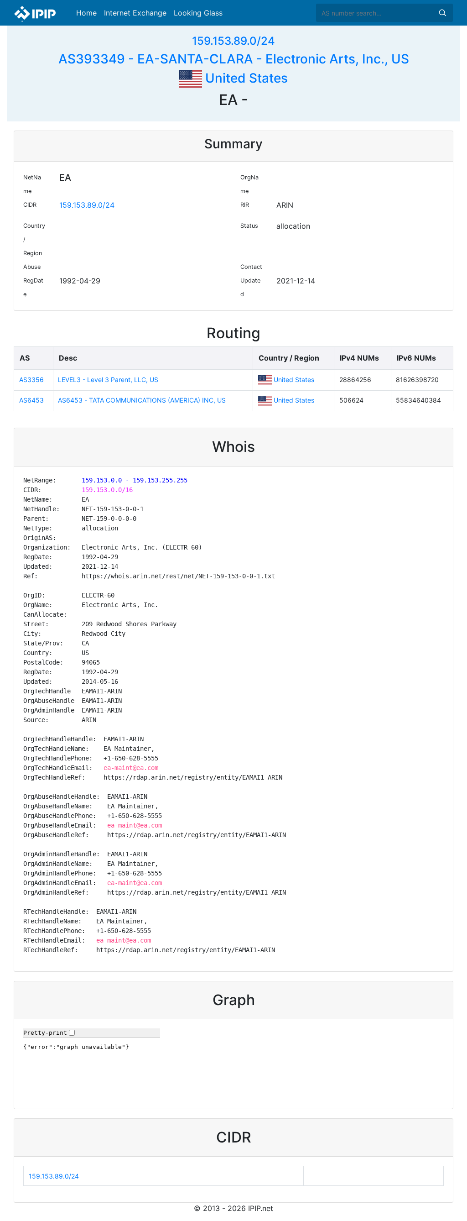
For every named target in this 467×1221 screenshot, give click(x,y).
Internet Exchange (135, 12)
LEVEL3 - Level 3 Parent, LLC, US (108, 379)
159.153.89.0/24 (233, 40)
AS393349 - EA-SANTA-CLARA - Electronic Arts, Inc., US (233, 59)
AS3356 (31, 379)
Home (86, 12)
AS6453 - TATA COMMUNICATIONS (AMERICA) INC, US (142, 400)
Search (442, 13)
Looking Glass (198, 12)
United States (245, 78)
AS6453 (31, 400)
